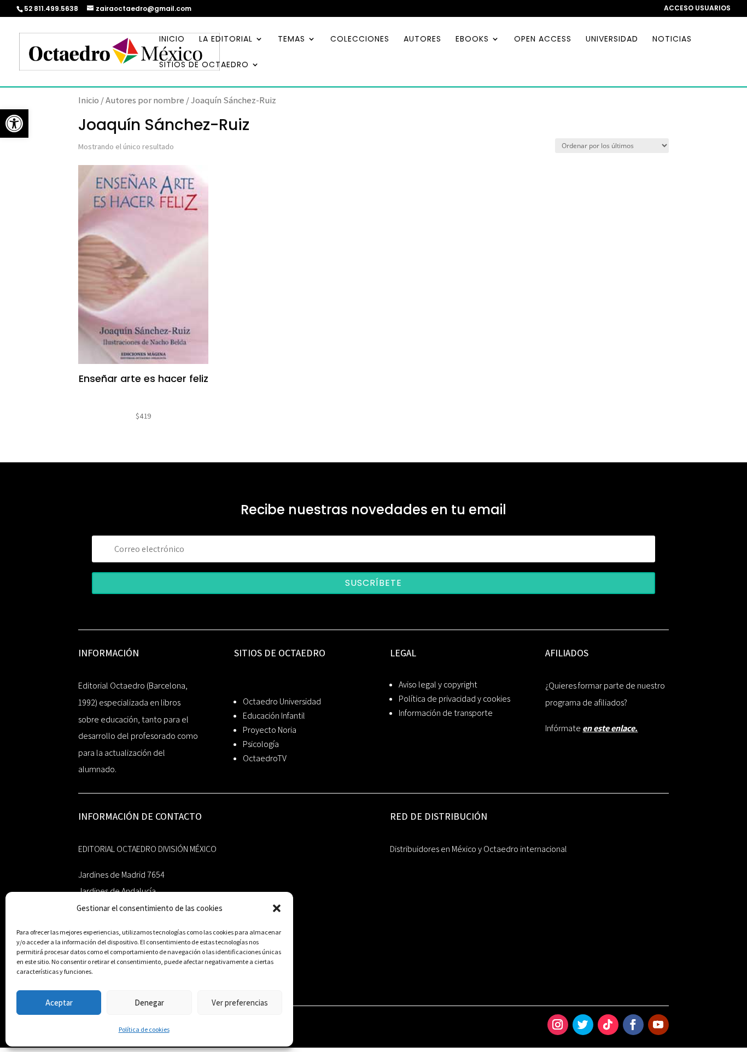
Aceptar (59, 1002)
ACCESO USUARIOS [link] (697, 9)
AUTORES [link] (422, 39)
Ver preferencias (240, 1002)
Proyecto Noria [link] (269, 730)
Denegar (149, 1002)
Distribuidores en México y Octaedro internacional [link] (478, 849)
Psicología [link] (261, 744)
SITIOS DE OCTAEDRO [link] (204, 65)
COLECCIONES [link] (359, 39)
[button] (276, 908)
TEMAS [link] (291, 39)
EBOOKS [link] (472, 39)
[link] (14, 123)
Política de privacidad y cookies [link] (454, 698)
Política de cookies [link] (144, 1029)
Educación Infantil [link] (274, 715)
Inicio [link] (88, 100)
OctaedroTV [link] (265, 758)
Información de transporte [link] (446, 713)
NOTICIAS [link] (672, 39)
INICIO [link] (172, 39)
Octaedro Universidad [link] (282, 701)
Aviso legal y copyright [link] (438, 684)
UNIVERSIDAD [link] (612, 39)
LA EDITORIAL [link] (226, 39)
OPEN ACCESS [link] (542, 39)
